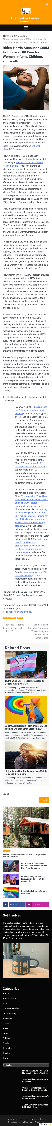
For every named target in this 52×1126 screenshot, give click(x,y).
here (9, 598)
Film (5, 1003)
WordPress (39, 1122)
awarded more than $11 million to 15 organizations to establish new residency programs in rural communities (32, 546)
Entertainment (9, 998)
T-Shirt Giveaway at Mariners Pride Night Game (35, 1106)
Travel (6, 851)
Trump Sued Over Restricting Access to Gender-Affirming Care (24, 682)
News (20, 618)
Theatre (6, 1053)
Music (5, 1028)
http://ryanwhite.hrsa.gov (19, 611)
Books (6, 993)
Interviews (7, 1018)
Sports (6, 1043)
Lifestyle (7, 1023)
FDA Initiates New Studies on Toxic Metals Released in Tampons (26, 772)
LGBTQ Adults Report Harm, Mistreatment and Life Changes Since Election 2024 (26, 727)
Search (6, 794)
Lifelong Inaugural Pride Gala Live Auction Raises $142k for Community (34, 878)
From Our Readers (11, 1008)
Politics (6, 1038)
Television (7, 1048)
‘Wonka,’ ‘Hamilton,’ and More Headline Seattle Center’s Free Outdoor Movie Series (35, 1090)
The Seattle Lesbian (26, 18)
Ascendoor (19, 1122)
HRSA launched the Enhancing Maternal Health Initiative (31, 410)
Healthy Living (9, 618)
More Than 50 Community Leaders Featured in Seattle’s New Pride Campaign (34, 865)
